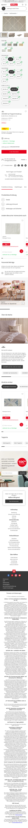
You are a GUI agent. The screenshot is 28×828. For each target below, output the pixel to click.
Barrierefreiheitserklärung (9, 586)
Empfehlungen (18, 187)
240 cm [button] (18, 63)
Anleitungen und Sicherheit (13, 208)
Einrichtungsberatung (14, 542)
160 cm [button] (4, 63)
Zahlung (14, 516)
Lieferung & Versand (12, 204)
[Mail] (26, 165)
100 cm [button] (4, 71)
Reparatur (14, 521)
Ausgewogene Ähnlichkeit (9, 386)
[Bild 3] (19, 35)
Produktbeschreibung (6, 187)
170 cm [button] (4, 76)
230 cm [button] (11, 76)
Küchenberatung (14, 540)
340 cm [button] (4, 81)
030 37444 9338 (12, 174)
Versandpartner (14, 147)
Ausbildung (14, 561)
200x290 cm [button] (15, 98)
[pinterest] (12, 575)
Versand (10, 133)
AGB (4, 581)
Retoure (14, 518)
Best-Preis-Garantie (14, 544)
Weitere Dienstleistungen (14, 547)
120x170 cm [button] (15, 94)
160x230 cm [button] (6, 98)
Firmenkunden (14, 530)
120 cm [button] (17, 59)
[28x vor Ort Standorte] (22, 5)
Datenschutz (6, 582)
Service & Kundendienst (14, 528)
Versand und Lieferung (14, 514)
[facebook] (8, 575)
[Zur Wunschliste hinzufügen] (26, 111)
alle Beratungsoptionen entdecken (14, 179)
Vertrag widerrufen (14, 519)
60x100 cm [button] (5, 89)
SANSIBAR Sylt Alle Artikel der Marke (12, 367)
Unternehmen (14, 557)
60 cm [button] (4, 59)
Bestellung (14, 512)
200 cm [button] (11, 63)
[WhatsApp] (15, 165)
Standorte (14, 538)
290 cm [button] (18, 76)
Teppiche (4, 437)
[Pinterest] (22, 165)
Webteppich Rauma (7, 392)
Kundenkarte (14, 563)
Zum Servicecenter (14, 501)
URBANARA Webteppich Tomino (10, 218)
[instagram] (16, 575)
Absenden (22, 473)
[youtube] (20, 575)
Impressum (6, 579)
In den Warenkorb (14, 151)
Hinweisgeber (6, 584)
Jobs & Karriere (14, 559)
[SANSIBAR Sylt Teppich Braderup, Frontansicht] (14, 23)
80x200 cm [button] (5, 94)
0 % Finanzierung (14, 527)
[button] (3, 4)
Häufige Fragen (14, 525)
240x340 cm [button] (6, 103)
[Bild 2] (12, 35)
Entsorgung (14, 523)
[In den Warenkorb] (21, 251)
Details (8, 200)
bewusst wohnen (14, 564)
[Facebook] (19, 165)
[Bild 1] (4, 35)
